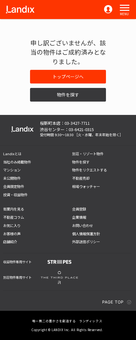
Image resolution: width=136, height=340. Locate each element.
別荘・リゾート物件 (87, 153)
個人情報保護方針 (86, 233)
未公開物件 (12, 178)
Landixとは (12, 153)
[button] (124, 8)
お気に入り (12, 225)
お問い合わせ (82, 225)
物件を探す (68, 94)
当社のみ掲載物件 (17, 161)
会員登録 (79, 208)
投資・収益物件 (15, 194)
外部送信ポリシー (86, 241)
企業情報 (79, 217)
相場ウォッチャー (86, 186)
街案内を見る (13, 208)
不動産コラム (13, 217)
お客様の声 (12, 233)
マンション (12, 169)
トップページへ (68, 76)
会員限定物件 (13, 186)
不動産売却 (81, 178)
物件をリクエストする (89, 169)
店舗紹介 (10, 241)
